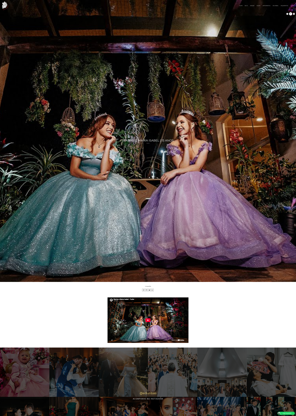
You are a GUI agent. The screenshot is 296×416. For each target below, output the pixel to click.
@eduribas (148, 393)
